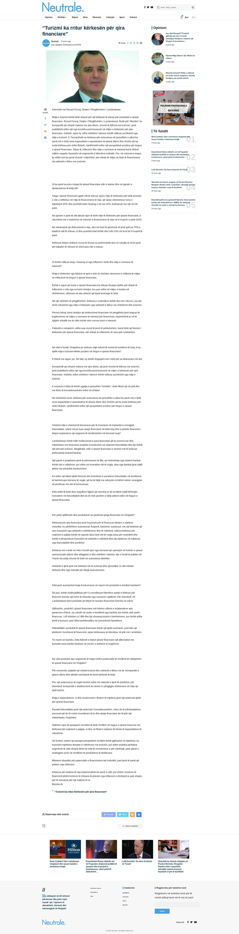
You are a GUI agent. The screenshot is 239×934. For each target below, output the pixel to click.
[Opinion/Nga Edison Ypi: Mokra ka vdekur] (157, 58)
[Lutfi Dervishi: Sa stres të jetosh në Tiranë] (137, 849)
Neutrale (55, 41)
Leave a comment (131, 826)
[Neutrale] (63, 7)
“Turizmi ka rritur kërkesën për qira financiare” (80, 791)
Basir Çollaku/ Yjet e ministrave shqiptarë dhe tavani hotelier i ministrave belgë (64, 864)
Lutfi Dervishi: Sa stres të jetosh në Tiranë (169, 170)
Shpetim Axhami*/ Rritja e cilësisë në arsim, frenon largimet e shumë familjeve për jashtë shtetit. (180, 75)
